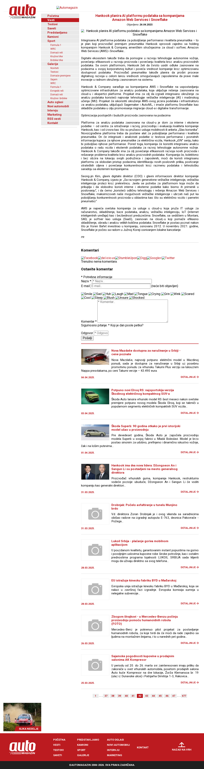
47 (173, 695)
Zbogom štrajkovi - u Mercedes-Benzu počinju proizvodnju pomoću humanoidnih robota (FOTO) (144, 620)
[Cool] (86, 298)
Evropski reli (57, 90)
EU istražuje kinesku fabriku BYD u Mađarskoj (143, 580)
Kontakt (52, 123)
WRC (53, 48)
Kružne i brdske (58, 98)
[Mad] (128, 294)
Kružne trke (56, 56)
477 (184, 695)
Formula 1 (55, 45)
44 (153, 695)
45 (160, 695)
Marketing (54, 114)
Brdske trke (56, 60)
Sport (51, 41)
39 (119, 695)
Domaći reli (56, 52)
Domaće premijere (60, 75)
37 (106, 695)
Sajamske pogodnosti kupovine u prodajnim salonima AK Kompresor (142, 658)
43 (146, 695)
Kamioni (53, 37)
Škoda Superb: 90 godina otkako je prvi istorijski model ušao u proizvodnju (145, 427)
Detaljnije (188, 376)
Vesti (51, 20)
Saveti (51, 28)
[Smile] (86, 294)
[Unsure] (121, 298)
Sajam (53, 79)
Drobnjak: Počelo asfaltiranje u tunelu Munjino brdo (144, 506)
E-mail (85, 286)
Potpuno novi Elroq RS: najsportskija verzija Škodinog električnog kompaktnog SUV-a (142, 392)
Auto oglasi (55, 102)
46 (167, 695)
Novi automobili (58, 106)
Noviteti (54, 68)
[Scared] (187, 294)
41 (133, 695)
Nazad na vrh (181, 749)
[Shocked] (136, 298)
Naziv (86, 281)
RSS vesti (54, 119)
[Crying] (154, 294)
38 (112, 695)
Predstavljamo (57, 32)
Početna (53, 16)
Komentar (89, 321)
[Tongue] (141, 294)
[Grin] (165, 294)
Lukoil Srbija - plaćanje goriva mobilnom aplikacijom (139, 543)
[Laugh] (117, 294)
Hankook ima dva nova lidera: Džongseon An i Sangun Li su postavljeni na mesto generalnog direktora (144, 469)
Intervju (52, 110)
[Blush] (109, 298)
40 (126, 695)
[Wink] (175, 294)
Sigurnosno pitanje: (95, 325)
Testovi (52, 24)
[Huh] (106, 294)
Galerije (52, 64)
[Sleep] (97, 298)
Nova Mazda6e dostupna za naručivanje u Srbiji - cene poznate (145, 352)
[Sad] (97, 294)
